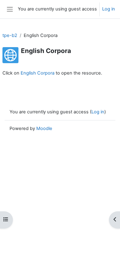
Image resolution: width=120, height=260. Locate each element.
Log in (108, 9)
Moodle (44, 128)
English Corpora (37, 73)
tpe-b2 (9, 35)
